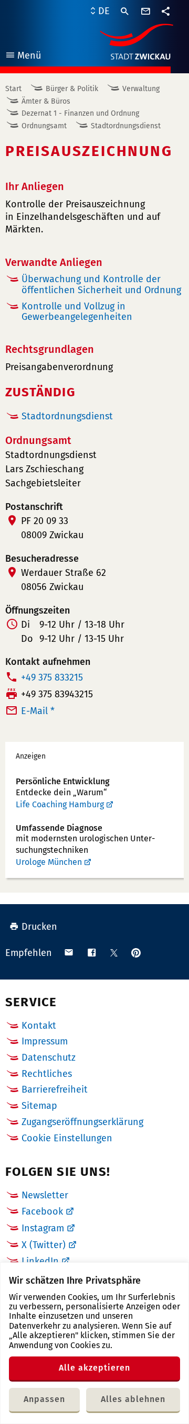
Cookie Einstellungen (67, 1138)
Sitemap (39, 1105)
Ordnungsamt (44, 125)
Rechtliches (47, 1074)
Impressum (45, 1041)
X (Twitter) (44, 1245)
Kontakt (39, 1025)
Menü (23, 57)
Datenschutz (49, 1057)
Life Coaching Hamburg (60, 804)
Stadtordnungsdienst (126, 125)
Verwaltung (141, 88)
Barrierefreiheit (55, 1089)
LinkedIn (40, 1261)
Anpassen (44, 1399)
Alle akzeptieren (94, 1368)
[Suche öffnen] (125, 11)
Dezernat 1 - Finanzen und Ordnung (80, 113)
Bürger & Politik (72, 88)
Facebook (42, 1211)
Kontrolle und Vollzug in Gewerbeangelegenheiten (77, 312)
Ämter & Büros (46, 101)
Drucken (39, 926)
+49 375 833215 (52, 677)
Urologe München (49, 862)
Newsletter (45, 1195)
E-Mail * (38, 711)
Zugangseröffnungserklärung (82, 1122)
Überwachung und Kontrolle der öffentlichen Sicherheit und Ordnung (101, 284)
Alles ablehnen (133, 1399)
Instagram (43, 1228)
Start (13, 88)
